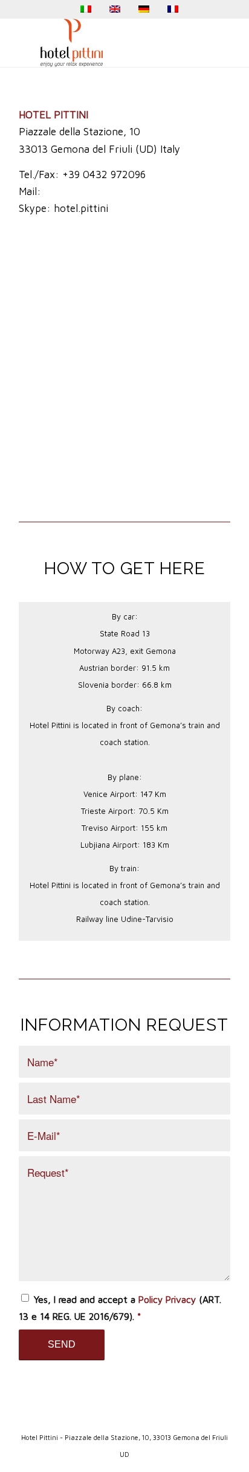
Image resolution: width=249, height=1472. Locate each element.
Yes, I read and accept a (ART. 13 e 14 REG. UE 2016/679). (120, 1308)
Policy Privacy (167, 1299)
